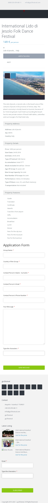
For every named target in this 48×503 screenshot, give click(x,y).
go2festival (9, 419)
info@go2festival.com (12, 411)
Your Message (9, 307)
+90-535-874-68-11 (11, 408)
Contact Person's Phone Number (15, 295)
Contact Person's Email (12, 284)
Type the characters (11, 348)
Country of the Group (11, 261)
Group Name (8, 250)
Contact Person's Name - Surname (16, 273)
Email (4, 461)
